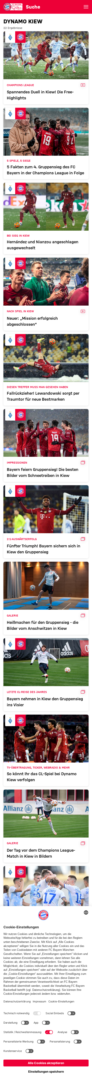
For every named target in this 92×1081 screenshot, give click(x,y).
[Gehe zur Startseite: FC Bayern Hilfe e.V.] (12, 7)
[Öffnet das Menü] (86, 6)
